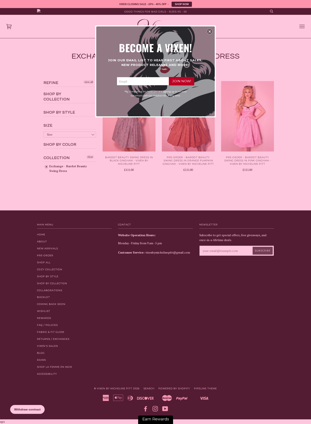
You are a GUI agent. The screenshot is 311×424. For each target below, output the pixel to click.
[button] (209, 31)
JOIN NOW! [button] (181, 81)
